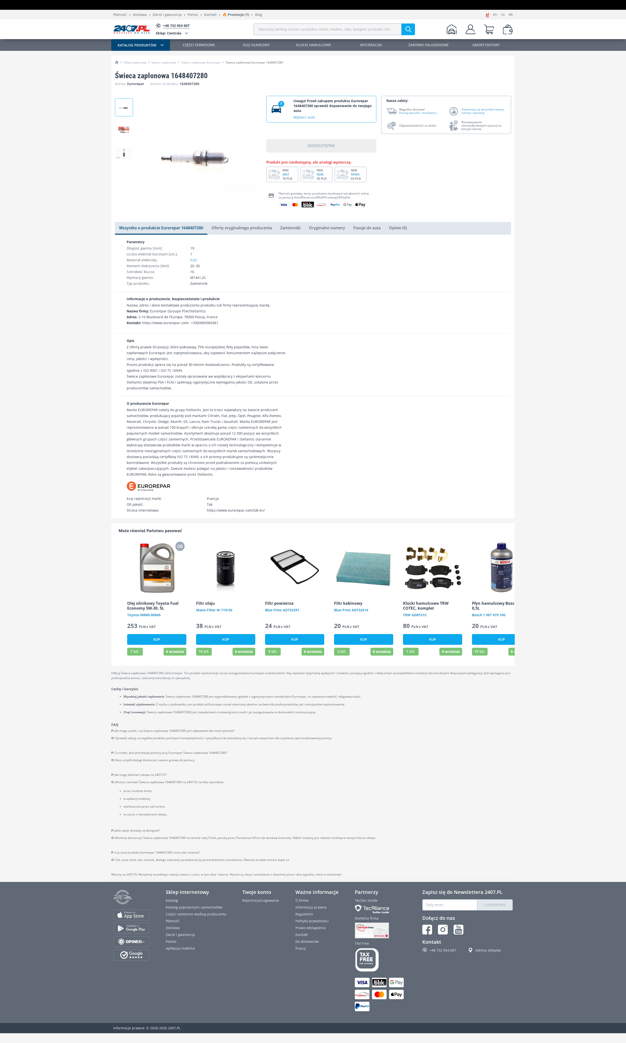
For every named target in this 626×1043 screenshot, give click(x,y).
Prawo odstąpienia (310, 927)
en (495, 14)
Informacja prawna (310, 907)
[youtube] (458, 929)
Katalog (172, 900)
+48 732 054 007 (443, 950)
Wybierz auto (304, 117)
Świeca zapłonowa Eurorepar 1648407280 (254, 62)
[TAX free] (380, 960)
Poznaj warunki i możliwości (418, 113)
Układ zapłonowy (134, 62)
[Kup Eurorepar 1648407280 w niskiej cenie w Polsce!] (124, 130)
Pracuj (300, 948)
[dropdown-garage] (452, 29)
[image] (156, 567)
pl (487, 14)
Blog (258, 15)
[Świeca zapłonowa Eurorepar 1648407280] (124, 153)
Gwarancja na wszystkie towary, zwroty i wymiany (483, 111)
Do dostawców (307, 941)
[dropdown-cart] (489, 29)
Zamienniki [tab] (290, 228)
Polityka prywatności (312, 921)
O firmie (302, 900)
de (511, 14)
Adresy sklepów (488, 950)
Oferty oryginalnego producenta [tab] (242, 228)
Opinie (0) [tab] (398, 228)
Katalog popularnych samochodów (194, 907)
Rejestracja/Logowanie (260, 900)
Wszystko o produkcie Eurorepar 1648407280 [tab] (161, 228)
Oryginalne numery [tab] (327, 228)
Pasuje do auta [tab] (367, 228)
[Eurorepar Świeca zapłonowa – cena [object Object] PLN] (124, 107)
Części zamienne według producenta (196, 914)
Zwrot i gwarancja (167, 15)
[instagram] (443, 929)
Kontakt (210, 15)
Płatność (120, 15)
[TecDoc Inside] (380, 909)
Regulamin (304, 914)
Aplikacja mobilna (180, 948)
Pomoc (193, 15)
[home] (117, 62)
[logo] (131, 29)
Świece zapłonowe (163, 62)
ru (503, 14)
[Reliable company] (380, 930)
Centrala (168, 33)
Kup (156, 639)
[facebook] (427, 929)
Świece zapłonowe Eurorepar (201, 62)
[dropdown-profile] (470, 29)
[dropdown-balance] (508, 29)
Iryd (193, 260)
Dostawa (140, 15)
